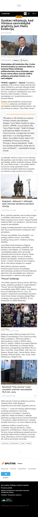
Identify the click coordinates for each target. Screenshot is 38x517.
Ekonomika (22, 469)
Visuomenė (5, 443)
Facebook (5, 104)
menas (22, 443)
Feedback (4, 495)
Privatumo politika (6, 488)
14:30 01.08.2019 (6, 33)
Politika (13, 469)
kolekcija (28, 443)
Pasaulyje (4, 469)
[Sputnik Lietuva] (6, 14)
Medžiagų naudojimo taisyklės (19, 485)
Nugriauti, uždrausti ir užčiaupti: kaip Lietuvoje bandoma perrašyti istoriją (18, 203)
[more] (35, 210)
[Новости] (15, 60)
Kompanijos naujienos (14, 495)
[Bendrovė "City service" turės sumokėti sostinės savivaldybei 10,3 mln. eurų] (19, 372)
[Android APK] (7, 500)
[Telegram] (24, 60)
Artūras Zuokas (14, 443)
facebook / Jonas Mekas (12, 330)
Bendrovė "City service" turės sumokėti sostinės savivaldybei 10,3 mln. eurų (17, 389)
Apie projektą (5, 485)
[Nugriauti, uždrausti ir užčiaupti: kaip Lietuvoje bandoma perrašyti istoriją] (19, 186)
